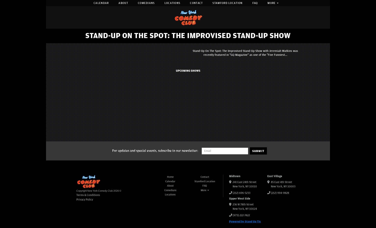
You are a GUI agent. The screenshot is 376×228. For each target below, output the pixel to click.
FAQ (255, 3)
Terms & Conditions (88, 195)
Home (170, 177)
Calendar (101, 3)
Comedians (146, 3)
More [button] (272, 3)
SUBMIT (258, 151)
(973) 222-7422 (241, 215)
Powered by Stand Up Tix (245, 221)
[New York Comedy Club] (188, 17)
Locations (172, 3)
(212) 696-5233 (241, 193)
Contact (196, 3)
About (123, 3)
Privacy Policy (84, 199)
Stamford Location (227, 3)
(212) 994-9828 (280, 193)
